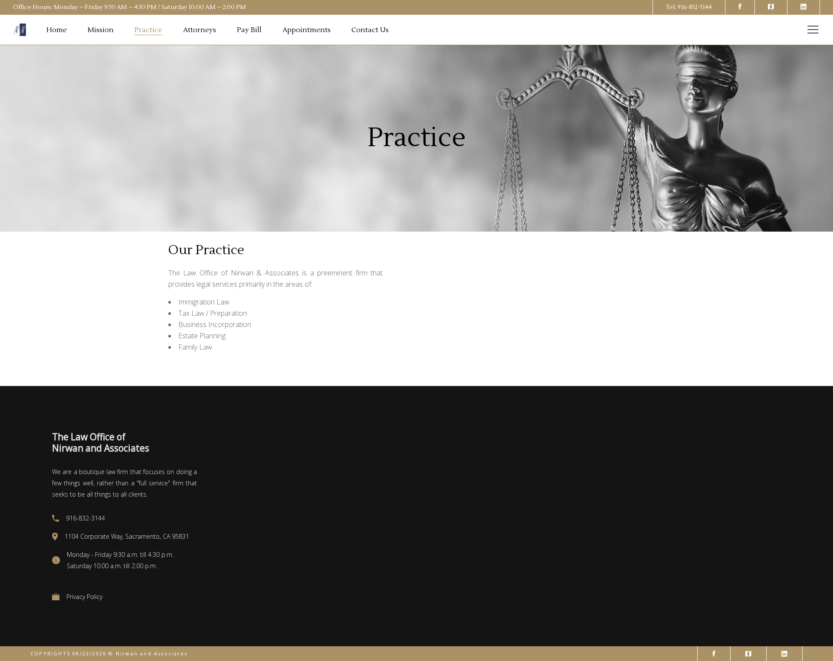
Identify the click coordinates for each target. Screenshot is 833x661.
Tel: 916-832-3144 (689, 7)
